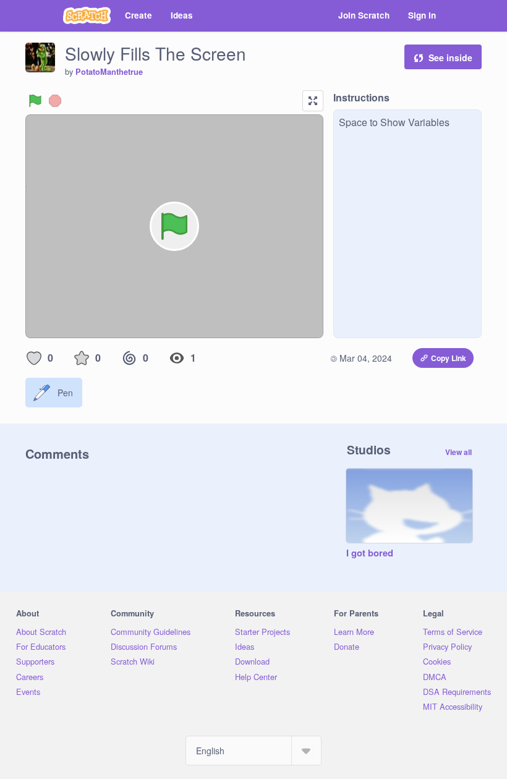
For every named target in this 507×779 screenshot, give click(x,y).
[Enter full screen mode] (312, 100)
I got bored (369, 553)
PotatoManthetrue (109, 71)
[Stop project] (55, 101)
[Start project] (35, 101)
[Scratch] (87, 15)
